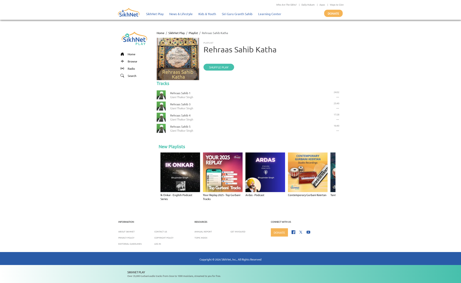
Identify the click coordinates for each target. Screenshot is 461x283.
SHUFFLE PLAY (219, 67)
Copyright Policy (163, 237)
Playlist (193, 33)
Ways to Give (337, 4)
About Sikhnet (126, 231)
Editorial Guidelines (130, 243)
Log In (157, 243)
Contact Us (160, 231)
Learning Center (269, 14)
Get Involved (237, 231)
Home (160, 33)
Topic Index (200, 237)
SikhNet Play (155, 14)
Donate (333, 13)
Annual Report (203, 231)
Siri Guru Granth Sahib (237, 14)
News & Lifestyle (181, 14)
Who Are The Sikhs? (286, 4)
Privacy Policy (126, 237)
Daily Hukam (308, 4)
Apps (322, 4)
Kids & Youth (207, 14)
